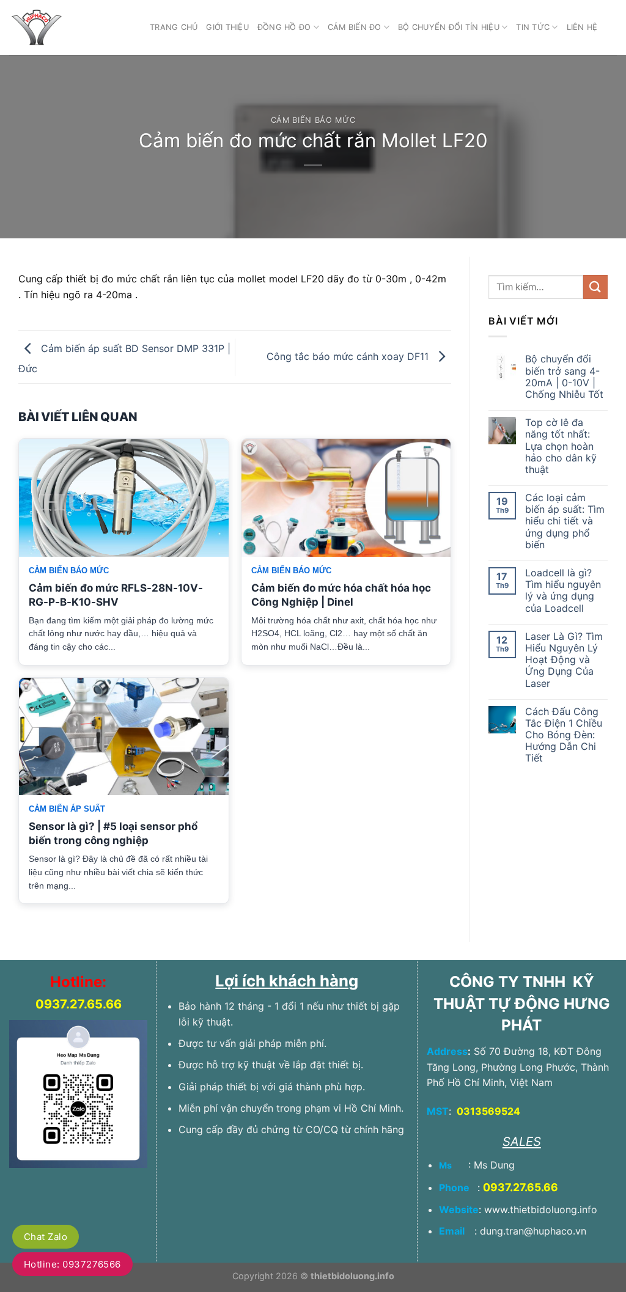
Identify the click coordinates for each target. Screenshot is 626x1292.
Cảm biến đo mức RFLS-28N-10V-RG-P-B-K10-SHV (116, 595)
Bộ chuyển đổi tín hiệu (448, 27)
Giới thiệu (227, 27)
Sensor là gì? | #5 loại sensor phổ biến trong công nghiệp (113, 833)
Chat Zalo (45, 1236)
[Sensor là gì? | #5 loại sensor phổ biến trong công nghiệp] (124, 737)
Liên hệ (582, 27)
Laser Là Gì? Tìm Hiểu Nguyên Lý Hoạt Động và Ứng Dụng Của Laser (564, 660)
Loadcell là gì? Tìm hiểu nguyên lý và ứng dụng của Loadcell (563, 590)
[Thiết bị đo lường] (70, 27)
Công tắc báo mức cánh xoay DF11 (349, 356)
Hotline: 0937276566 (72, 1264)
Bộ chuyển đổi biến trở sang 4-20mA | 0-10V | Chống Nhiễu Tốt (564, 376)
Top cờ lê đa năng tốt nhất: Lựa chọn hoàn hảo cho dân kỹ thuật (561, 446)
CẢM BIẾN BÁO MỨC (313, 120)
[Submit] (595, 287)
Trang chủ (173, 27)
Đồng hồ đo (284, 27)
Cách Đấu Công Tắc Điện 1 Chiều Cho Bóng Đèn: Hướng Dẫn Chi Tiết (563, 735)
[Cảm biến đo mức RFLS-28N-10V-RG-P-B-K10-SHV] (124, 498)
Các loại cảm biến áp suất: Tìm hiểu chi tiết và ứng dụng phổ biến (565, 521)
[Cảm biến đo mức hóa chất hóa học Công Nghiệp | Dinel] (346, 498)
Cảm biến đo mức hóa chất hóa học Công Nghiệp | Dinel (341, 595)
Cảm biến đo (354, 27)
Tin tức (533, 27)
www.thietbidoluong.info (540, 1209)
